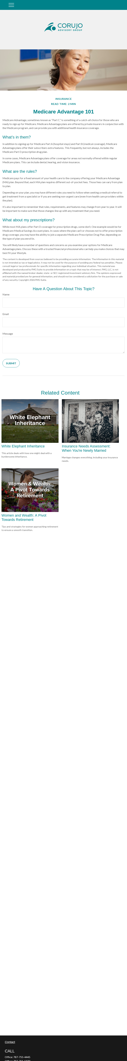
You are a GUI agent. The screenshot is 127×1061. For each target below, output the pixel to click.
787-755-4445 (21, 1057)
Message (7, 333)
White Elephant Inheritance (23, 446)
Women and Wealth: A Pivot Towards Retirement (23, 517)
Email (5, 314)
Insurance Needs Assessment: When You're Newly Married (86, 448)
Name (5, 294)
